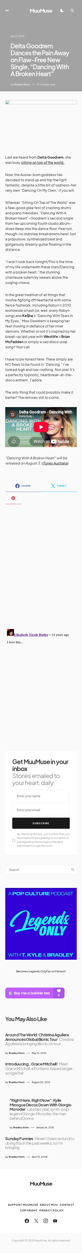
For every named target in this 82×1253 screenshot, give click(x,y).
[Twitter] (36, 1221)
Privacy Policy (51, 1210)
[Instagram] (46, 1221)
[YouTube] (55, 1221)
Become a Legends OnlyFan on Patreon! (41, 971)
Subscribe (41, 823)
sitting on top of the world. (43, 162)
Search (73, 869)
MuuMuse (41, 10)
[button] (7, 10)
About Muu (49, 1204)
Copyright (29, 1210)
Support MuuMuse (23, 1204)
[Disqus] (41, 563)
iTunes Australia (55, 463)
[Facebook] (27, 1221)
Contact (67, 1204)
